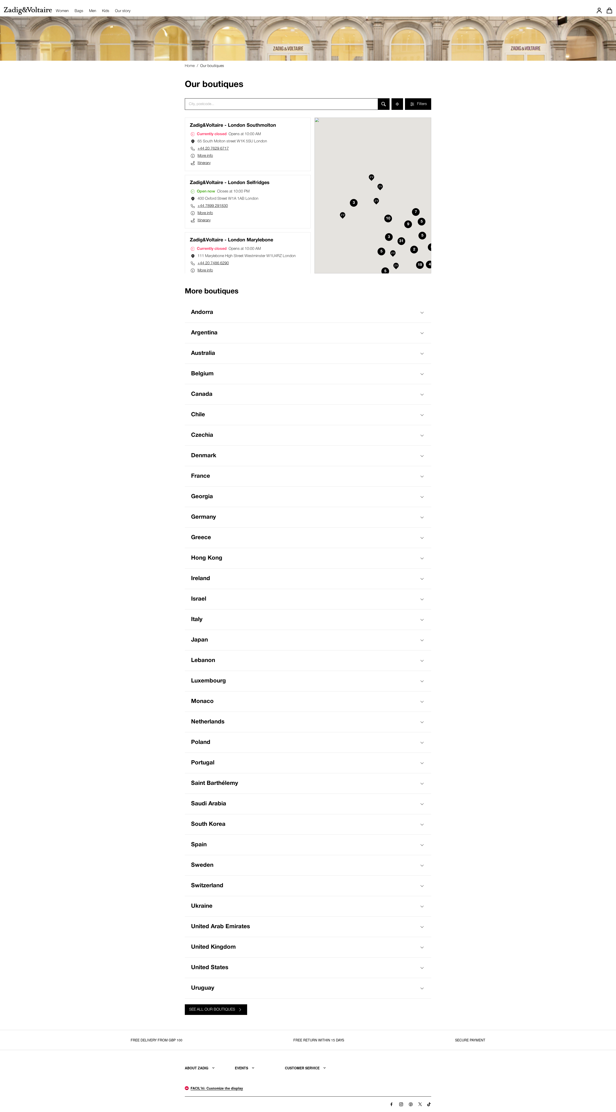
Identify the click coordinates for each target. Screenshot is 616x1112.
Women (62, 11)
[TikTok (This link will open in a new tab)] (429, 1104)
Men (92, 11)
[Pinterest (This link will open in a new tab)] (411, 1104)
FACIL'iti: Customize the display (217, 1088)
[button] (343, 216)
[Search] (384, 104)
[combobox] (281, 104)
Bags (79, 11)
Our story (122, 11)
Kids (105, 11)
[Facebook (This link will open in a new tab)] (391, 1104)
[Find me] (397, 104)
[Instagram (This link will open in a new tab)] (401, 1104)
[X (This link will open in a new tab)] (420, 1104)
